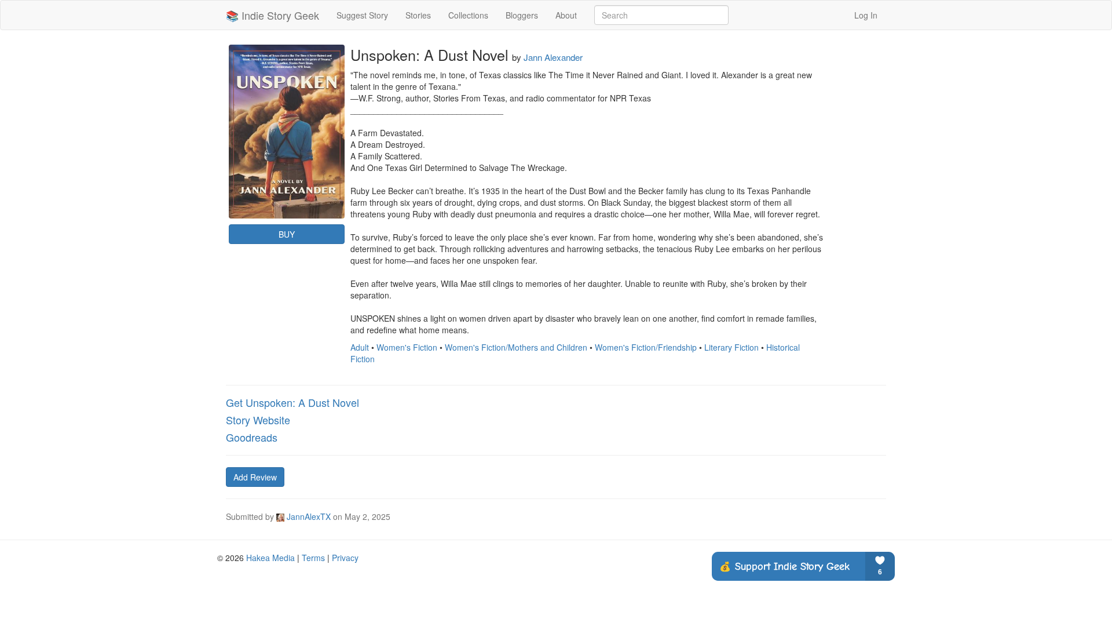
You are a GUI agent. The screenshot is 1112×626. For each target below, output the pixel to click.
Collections (468, 15)
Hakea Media (270, 557)
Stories (418, 15)
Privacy (345, 557)
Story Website (258, 419)
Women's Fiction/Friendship (646, 347)
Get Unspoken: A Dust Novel (292, 402)
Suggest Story (362, 15)
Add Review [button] (255, 477)
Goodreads (251, 437)
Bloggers (522, 15)
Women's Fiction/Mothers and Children (516, 347)
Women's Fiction (406, 347)
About (566, 15)
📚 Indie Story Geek (272, 15)
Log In (865, 15)
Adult (359, 347)
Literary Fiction (731, 347)
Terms (313, 557)
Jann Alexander (553, 57)
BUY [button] (287, 234)
